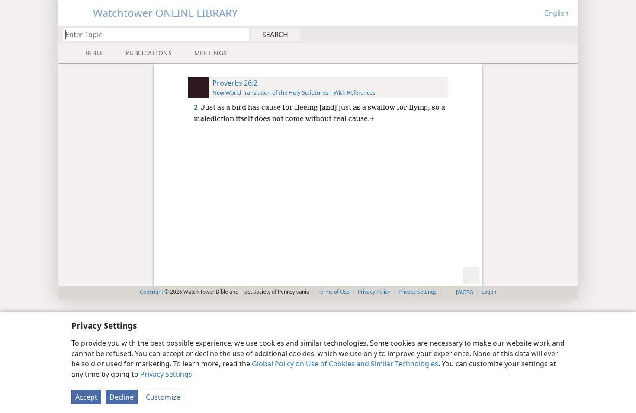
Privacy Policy (374, 292)
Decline (121, 397)
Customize (163, 397)
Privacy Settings (166, 374)
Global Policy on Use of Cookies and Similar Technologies (345, 364)
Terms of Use (334, 292)
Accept (86, 397)
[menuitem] (567, 34)
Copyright (151, 291)
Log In (489, 292)
